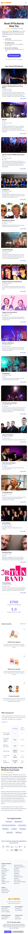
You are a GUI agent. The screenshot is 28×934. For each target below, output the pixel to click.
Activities (4, 865)
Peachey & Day (7, 552)
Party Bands (9, 821)
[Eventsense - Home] (6, 2)
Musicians (16, 878)
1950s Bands (22, 829)
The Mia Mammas (7, 249)
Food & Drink (17, 875)
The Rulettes (6, 373)
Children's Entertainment (19, 866)
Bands (3, 866)
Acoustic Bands (22, 825)
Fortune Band (6, 583)
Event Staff (4, 875)
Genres (3, 876)
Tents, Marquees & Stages (19, 881)
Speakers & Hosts (5, 881)
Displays (3, 873)
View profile (23, 98)
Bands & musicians (6, 890)
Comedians (16, 868)
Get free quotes (14, 55)
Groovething (6, 523)
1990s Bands (18, 832)
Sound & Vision (17, 880)
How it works (4, 908)
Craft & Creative (5, 870)
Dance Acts (16, 870)
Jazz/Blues (14, 829)
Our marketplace (5, 917)
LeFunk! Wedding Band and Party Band (12, 86)
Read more (4, 36)
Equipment (16, 873)
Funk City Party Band (8, 463)
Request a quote (5, 910)
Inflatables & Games (18, 876)
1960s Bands (5, 829)
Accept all (8, 931)
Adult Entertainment (18, 865)
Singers (3, 880)
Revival (4, 119)
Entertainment (5, 889)
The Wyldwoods (7, 492)
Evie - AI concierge (6, 911)
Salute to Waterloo (8, 343)
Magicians (4, 878)
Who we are (4, 918)
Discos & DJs (17, 871)
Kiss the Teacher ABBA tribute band (13, 154)
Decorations (4, 871)
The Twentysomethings (9, 403)
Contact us (17, 917)
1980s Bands (10, 832)
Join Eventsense (18, 910)
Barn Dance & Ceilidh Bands (8, 825)
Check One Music (7, 435)
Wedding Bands (18, 821)
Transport (4, 883)
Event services (5, 892)
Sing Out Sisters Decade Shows (12, 281)
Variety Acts (16, 883)
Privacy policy (18, 918)
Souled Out (5, 189)
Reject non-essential (18, 931)
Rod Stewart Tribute (8, 220)
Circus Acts (4, 868)
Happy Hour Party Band (9, 312)
